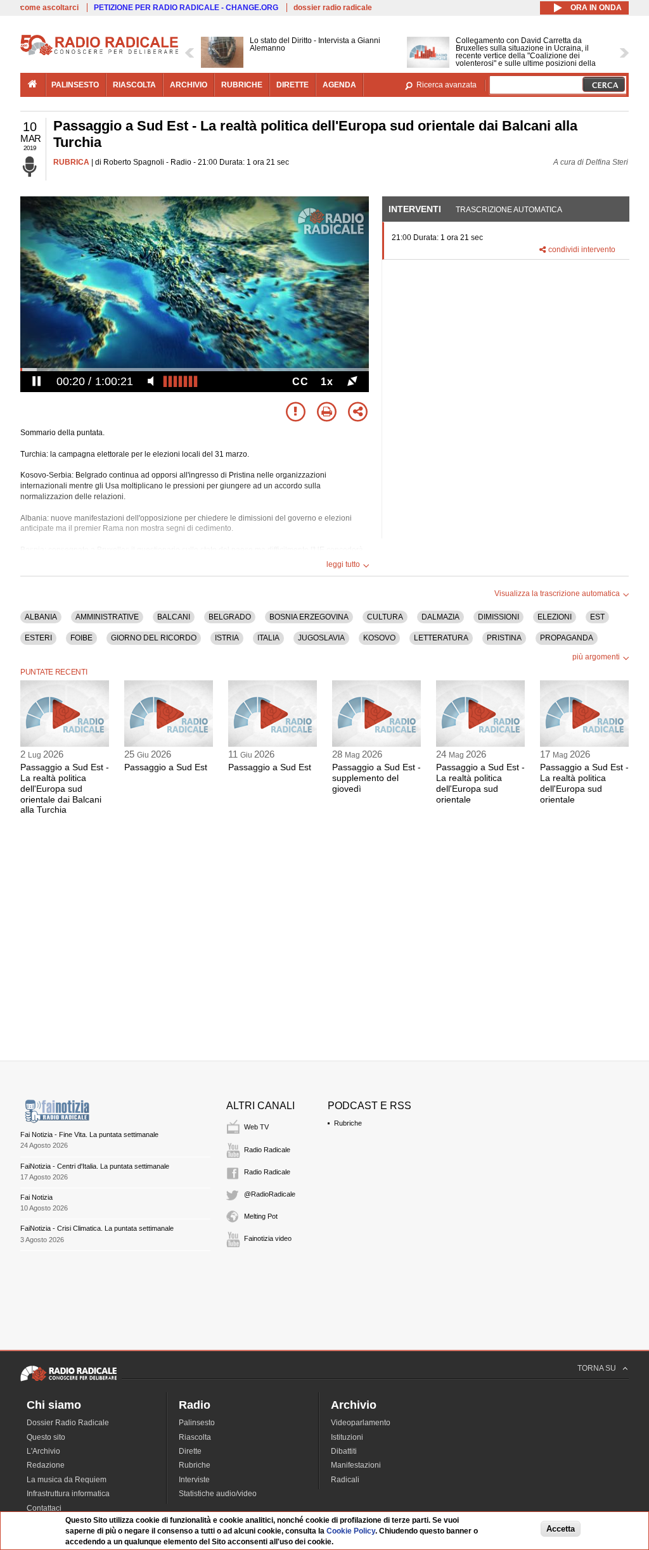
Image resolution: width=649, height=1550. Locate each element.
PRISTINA (504, 637)
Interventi (415, 209)
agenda (339, 84)
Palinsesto (197, 1422)
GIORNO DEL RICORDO (153, 637)
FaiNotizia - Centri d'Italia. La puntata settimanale (94, 1166)
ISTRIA (227, 637)
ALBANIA (41, 617)
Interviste (194, 1479)
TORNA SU (596, 1368)
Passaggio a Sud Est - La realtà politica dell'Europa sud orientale (480, 783)
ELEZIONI (554, 617)
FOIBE (81, 637)
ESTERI (38, 637)
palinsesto (75, 84)
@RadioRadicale (269, 1194)
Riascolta (195, 1437)
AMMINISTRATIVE (107, 617)
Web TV (256, 1127)
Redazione (46, 1465)
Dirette (190, 1451)
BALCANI (173, 617)
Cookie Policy (350, 1531)
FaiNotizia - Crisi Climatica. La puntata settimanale (97, 1228)
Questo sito (46, 1437)
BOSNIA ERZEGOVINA (309, 617)
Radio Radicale (267, 1149)
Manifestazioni (356, 1465)
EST (597, 617)
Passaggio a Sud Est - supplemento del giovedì (376, 778)
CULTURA (385, 617)
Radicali (345, 1479)
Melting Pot (261, 1216)
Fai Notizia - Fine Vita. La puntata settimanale (89, 1134)
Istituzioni (347, 1437)
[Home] (99, 53)
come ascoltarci (49, 7)
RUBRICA (71, 162)
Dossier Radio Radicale (68, 1422)
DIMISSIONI (498, 617)
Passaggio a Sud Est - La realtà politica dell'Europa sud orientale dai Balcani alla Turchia (64, 788)
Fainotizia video (268, 1238)
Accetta (560, 1529)
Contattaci (44, 1508)
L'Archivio (43, 1451)
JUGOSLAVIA (321, 637)
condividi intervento (581, 249)
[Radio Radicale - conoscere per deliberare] (68, 1380)
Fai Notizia (36, 1197)
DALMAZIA (440, 617)
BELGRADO (230, 617)
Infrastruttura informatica (68, 1493)
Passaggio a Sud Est (165, 767)
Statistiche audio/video (218, 1493)
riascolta (134, 84)
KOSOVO (379, 637)
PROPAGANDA (566, 637)
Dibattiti (344, 1451)
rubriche (241, 84)
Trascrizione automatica (509, 209)
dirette (292, 84)
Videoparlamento (360, 1422)
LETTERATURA (441, 637)
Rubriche (348, 1123)
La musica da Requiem (66, 1479)
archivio (188, 84)
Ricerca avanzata (446, 84)
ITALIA (268, 637)
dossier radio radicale (332, 7)
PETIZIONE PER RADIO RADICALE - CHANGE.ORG (186, 7)
